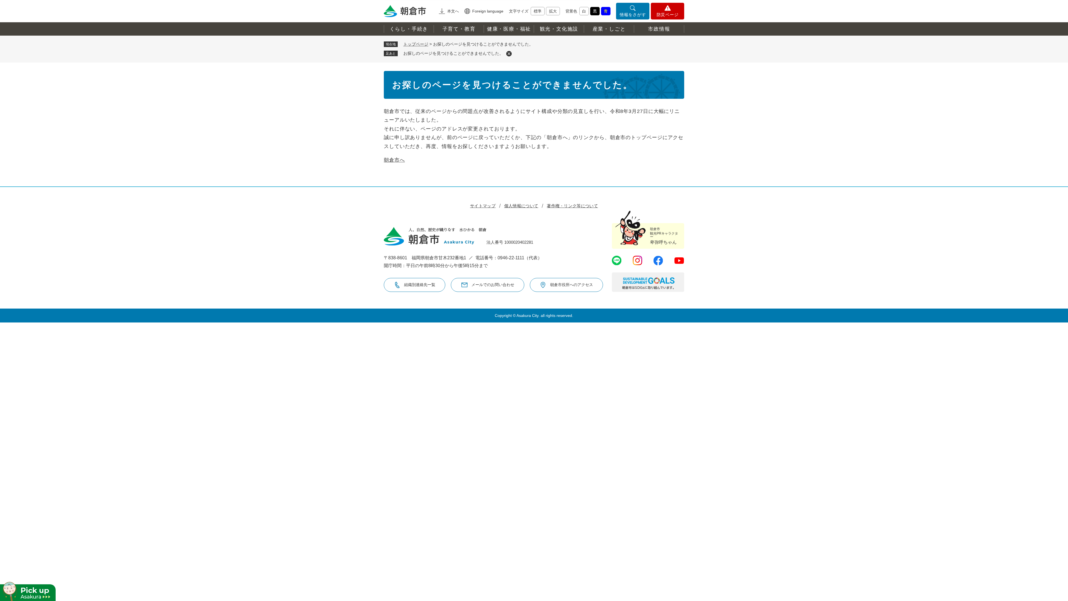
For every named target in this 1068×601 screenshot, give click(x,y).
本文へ (453, 11)
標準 (538, 11)
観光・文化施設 (559, 29)
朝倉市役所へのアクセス (571, 284)
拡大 (553, 11)
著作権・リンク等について (572, 205)
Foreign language (487, 11)
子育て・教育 (459, 29)
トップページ (415, 44)
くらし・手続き (409, 29)
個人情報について (521, 205)
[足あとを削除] (509, 53)
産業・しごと (609, 29)
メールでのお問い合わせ (492, 284)
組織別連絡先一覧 (419, 284)
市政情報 (659, 29)
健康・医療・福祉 (509, 29)
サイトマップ (483, 205)
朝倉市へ (394, 160)
